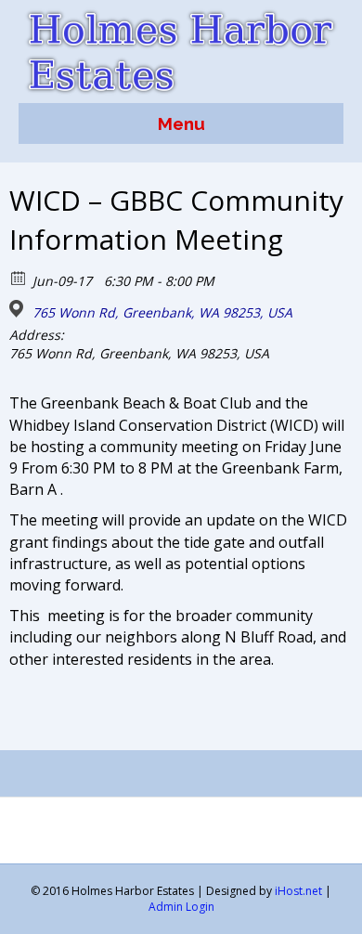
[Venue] (19, 309)
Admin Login (181, 907)
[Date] (19, 277)
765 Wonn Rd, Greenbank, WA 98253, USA (162, 313)
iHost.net (298, 891)
